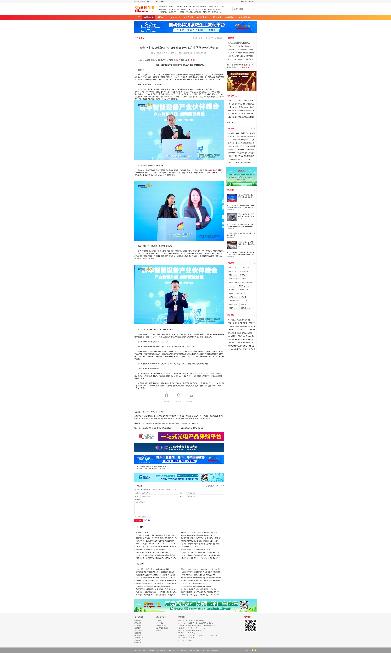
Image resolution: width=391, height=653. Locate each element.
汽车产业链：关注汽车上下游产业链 (240, 114)
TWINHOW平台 (161, 625)
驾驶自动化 (216, 17)
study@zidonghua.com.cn (194, 633)
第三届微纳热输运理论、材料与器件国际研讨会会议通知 (198, 589)
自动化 (244, 278)
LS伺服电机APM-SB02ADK (189, 546)
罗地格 (204, 9)
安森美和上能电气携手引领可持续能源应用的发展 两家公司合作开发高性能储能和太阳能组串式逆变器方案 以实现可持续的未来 (221, 544)
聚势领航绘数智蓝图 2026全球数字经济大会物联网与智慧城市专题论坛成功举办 (161, 575)
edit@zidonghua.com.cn (194, 625)
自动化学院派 (202, 17)
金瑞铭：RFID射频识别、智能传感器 (240, 56)
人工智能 (245, 267)
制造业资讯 (189, 12)
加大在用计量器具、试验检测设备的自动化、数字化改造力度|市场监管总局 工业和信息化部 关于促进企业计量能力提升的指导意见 (222, 555)
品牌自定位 (162, 17)
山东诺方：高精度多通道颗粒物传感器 (241, 53)
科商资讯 (211, 9)
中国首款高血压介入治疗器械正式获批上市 (194, 549)
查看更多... (230, 122)
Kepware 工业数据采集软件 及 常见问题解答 (150, 549)
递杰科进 (191, 9)
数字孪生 (172, 7)
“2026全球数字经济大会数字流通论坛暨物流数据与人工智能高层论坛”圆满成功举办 (162, 578)
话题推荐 (230, 263)
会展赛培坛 (148, 17)
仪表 (240, 293)
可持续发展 (210, 170)
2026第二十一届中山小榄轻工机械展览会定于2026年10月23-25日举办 (203, 595)
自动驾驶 (211, 7)
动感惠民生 (138, 640)
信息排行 (230, 128)
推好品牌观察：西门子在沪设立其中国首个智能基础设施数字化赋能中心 (159, 541)
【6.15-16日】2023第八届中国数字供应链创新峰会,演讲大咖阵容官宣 (158, 546)
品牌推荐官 (198, 12)
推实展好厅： (163, 12)
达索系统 (172, 9)
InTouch (217, 7)
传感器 (232, 275)
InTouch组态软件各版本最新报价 (239, 43)
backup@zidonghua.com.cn (195, 628)
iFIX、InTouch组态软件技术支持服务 (240, 59)
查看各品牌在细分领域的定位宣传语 (191, 428)
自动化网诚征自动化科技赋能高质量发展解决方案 (196, 535)
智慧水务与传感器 (141, 532)
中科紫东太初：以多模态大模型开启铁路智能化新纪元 (198, 532)
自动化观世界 (209, 38)
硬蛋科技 (184, 9)
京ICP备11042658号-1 (179, 650)
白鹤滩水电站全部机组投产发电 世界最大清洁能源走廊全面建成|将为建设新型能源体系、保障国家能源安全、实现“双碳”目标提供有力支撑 (224, 552)
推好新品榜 (230, 17)
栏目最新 (230, 315)
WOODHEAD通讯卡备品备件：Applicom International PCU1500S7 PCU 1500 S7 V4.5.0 (164, 544)
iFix (223, 7)
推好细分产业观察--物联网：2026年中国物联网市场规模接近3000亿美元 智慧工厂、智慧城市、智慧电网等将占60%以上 (174, 555)
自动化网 (230, 293)
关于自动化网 (244, 17)
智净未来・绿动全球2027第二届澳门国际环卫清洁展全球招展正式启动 (203, 580)
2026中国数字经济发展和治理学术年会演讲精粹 (196, 586)
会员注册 (244, 1)
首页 (138, 17)
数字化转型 (187, 7)
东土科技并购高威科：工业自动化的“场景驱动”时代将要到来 (155, 535)
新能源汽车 (233, 282)
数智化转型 (154, 412)
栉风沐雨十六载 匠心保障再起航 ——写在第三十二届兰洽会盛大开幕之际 (159, 592)
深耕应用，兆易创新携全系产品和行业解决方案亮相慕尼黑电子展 (156, 538)
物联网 (193, 60)
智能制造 (196, 7)
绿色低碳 (232, 308)
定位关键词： (163, 7)
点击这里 (191, 423)
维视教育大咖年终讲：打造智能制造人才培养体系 (151, 552)
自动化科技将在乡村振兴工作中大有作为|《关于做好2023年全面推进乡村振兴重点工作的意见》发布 (212, 558)
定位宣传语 (160, 623)
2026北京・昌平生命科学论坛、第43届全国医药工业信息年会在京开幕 (158, 595)
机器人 (232, 271)
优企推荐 (218, 9)
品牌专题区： (163, 9)
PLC (231, 289)
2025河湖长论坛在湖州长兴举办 (239, 159)
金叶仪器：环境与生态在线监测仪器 (240, 49)
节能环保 (232, 304)
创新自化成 (175, 17)
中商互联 (181, 12)
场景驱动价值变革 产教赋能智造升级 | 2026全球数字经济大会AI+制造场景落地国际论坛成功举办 (211, 578)
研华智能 (203, 53)
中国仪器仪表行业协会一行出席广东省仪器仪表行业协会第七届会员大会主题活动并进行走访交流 (166, 583)
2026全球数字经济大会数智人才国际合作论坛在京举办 (198, 575)
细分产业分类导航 (162, 628)
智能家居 (245, 308)
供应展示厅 (172, 12)
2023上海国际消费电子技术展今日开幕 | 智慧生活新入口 (155, 469)
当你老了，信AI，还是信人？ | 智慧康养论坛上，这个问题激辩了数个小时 (204, 569)
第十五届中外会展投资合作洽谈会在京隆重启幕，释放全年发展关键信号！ (159, 580)
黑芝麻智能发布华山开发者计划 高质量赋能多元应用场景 (199, 541)
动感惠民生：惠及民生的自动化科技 (240, 100)
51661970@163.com (209, 625)
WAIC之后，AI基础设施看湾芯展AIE (240, 320)
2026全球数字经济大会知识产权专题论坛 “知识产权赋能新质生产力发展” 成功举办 (207, 572)
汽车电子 (203, 7)
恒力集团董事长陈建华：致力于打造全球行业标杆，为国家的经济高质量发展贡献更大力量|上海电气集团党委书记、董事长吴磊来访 (222, 538)
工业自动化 (244, 286)
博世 (178, 9)
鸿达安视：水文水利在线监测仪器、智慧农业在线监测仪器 (152, 428)
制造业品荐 (206, 12)
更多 (253, 128)
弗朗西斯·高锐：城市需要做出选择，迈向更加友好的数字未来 (155, 589)
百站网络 (215, 12)
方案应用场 (188, 17)
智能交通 (204, 373)
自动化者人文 (138, 638)
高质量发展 (233, 278)
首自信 (198, 9)
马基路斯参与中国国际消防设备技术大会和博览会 (152, 466)
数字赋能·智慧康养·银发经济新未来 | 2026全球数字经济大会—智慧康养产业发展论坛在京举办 (166, 572)
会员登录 (251, 1)
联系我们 (162, 1)
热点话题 (230, 190)
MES (231, 286)
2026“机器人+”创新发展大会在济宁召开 (193, 583)
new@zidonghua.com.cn (194, 630)
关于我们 (155, 1)
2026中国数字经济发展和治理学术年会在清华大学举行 (153, 586)
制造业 (232, 267)
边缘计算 (179, 7)
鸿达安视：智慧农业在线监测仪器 (239, 46)
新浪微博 (252, 650)
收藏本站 (149, 1)
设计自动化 (138, 642)
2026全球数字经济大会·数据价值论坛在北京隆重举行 (153, 569)
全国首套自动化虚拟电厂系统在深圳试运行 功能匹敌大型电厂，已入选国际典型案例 (162, 558)
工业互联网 (233, 300)
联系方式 (181, 617)
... (226, 7)
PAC (245, 300)
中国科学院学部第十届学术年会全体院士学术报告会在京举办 (200, 592)
